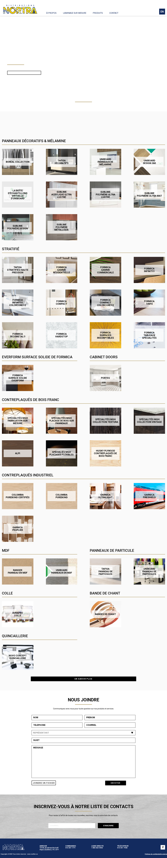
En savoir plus (83, 679)
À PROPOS (51, 13)
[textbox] (83, 733)
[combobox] (83, 732)
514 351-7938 (122, 848)
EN (162, 11)
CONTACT (113, 13)
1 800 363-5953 (97, 848)
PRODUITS (98, 13)
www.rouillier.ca (32, 854)
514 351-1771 (70, 848)
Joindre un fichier (44, 783)
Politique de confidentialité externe (156, 854)
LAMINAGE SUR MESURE (74, 13)
